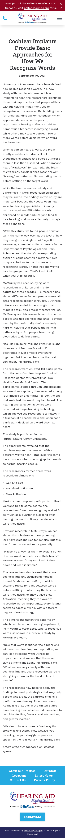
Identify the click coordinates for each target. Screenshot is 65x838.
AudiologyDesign (33, 830)
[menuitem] (22, 771)
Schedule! (32, 816)
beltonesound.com (36, 8)
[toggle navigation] (60, 18)
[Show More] (60, 7)
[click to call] (5, 18)
